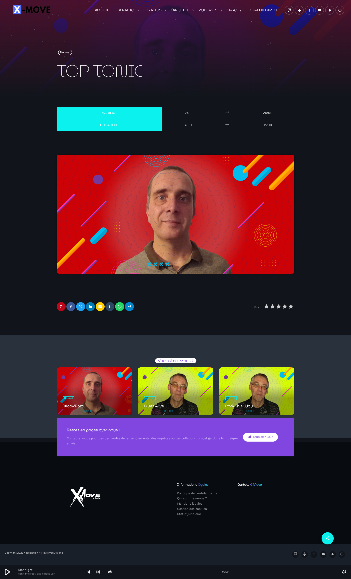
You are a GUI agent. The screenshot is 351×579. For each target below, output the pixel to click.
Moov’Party (74, 406)
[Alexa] (339, 10)
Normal (65, 52)
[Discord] (319, 10)
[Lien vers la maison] (31, 10)
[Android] (329, 10)
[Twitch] (289, 10)
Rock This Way (239, 406)
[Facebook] (309, 10)
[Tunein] (299, 10)
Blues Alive (154, 406)
